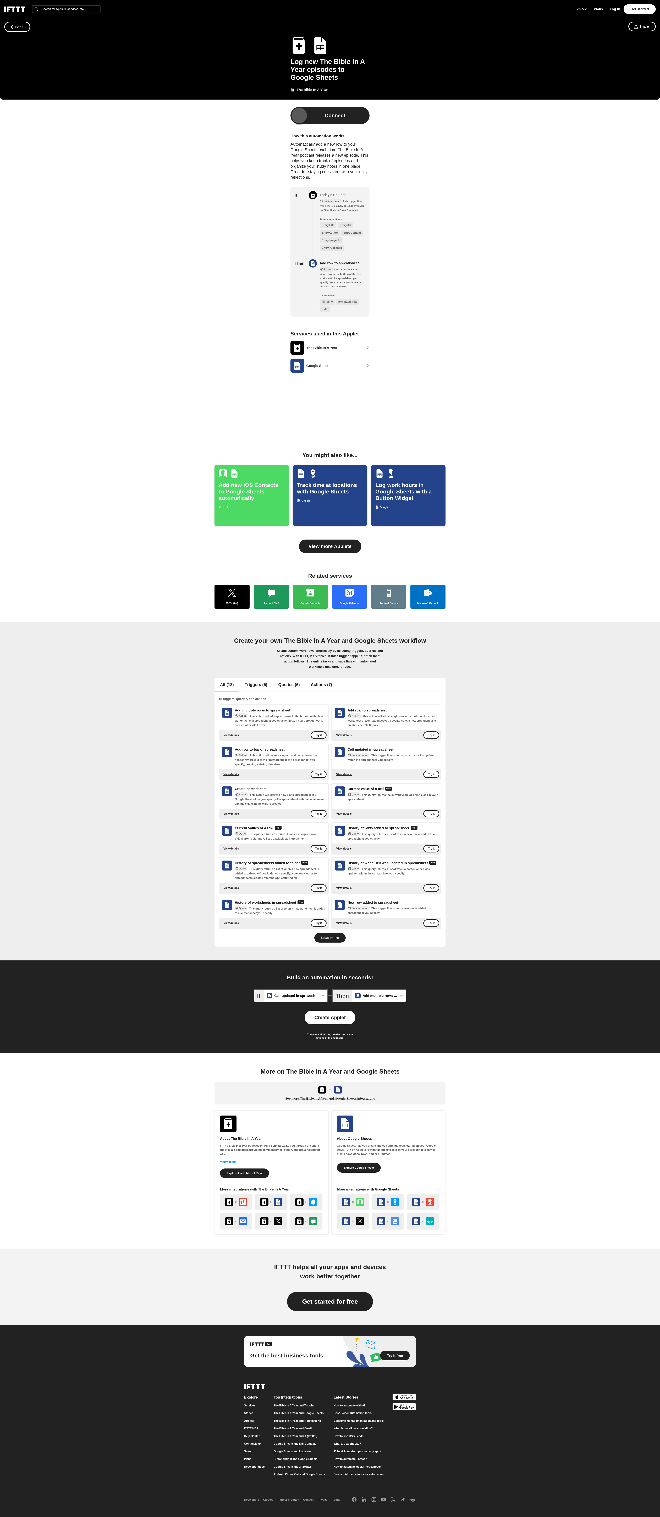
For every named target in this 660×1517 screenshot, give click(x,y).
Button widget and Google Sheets (295, 1459)
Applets (249, 1420)
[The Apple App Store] (404, 1398)
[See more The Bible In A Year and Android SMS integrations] (306, 1221)
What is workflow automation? (353, 1428)
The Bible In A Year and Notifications (297, 1420)
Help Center (252, 1436)
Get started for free (330, 1301)
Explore (580, 9)
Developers (251, 1499)
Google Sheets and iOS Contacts (295, 1443)
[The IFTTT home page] (14, 9)
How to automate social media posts (357, 1466)
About (336, 1499)
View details (231, 735)
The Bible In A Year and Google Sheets (299, 1413)
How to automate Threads (350, 1459)
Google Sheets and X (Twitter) (293, 1466)
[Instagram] (374, 1500)
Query (355, 794)
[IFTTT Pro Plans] (388, 789)
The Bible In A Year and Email (293, 1428)
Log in (615, 9)
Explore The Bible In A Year (244, 1173)
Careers (268, 1499)
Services (249, 1405)
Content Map (252, 1443)
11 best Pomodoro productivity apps (357, 1451)
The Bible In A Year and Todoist (294, 1405)
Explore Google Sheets (359, 1167)
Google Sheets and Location (292, 1451)
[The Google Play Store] (404, 1407)
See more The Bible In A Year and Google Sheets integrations (330, 1098)
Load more (330, 938)
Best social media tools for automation (359, 1474)
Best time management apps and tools (359, 1420)
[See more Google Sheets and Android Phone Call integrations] (388, 1221)
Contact (308, 1499)
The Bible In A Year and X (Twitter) (295, 1436)
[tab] (226, 685)
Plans (598, 9)
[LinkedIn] (364, 1500)
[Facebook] (354, 1500)
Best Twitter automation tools (353, 1413)
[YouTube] (384, 1500)
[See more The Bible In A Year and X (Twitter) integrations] (271, 1221)
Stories (248, 1413)
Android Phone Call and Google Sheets (299, 1474)
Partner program (288, 1499)
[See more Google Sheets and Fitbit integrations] (423, 1221)
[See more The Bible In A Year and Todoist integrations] (236, 1202)
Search (248, 1451)
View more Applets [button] (330, 546)
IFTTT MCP (251, 1428)
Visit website (228, 1161)
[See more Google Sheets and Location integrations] (388, 1202)
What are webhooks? (347, 1443)
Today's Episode (333, 195)
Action (243, 715)
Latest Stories (346, 1397)
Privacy (322, 1499)
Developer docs (254, 1466)
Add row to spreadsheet (339, 263)
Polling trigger (360, 755)
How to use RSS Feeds (349, 1436)
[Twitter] (393, 1500)
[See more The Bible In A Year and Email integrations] (236, 1221)
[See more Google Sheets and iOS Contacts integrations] (353, 1202)
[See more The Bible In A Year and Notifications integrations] (306, 1202)
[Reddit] (413, 1500)
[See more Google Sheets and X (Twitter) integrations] (353, 1221)
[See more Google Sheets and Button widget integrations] (423, 1202)
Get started (639, 9)
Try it (318, 735)
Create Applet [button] (330, 1017)
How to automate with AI (349, 1405)
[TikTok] (403, 1500)
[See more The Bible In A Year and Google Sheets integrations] (271, 1202)
